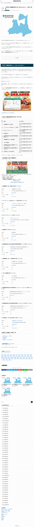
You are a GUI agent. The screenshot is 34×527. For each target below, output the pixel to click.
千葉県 (24, 357)
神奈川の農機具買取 (5, 475)
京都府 (28, 354)
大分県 (29, 357)
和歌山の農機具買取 (5, 420)
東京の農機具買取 (5, 462)
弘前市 (9, 347)
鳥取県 (7, 358)
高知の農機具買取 (5, 500)
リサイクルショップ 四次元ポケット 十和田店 (19, 203)
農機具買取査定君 (5, 175)
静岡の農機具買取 (5, 496)
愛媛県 (5, 354)
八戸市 (16, 347)
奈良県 (21, 358)
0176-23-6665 (14, 279)
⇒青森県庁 (4, 338)
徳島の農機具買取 (5, 454)
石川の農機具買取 (5, 473)
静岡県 (18, 357)
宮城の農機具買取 (5, 431)
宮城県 (25, 354)
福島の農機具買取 (5, 481)
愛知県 (2, 354)
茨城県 (8, 354)
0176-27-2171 (12, 295)
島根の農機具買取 (5, 450)
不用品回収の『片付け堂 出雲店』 (17, 320)
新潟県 (9, 357)
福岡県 (29, 358)
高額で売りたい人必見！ (6, 81)
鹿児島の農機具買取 (5, 504)
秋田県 (6, 357)
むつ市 (2, 347)
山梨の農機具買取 (5, 441)
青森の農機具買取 (7, 10)
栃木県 (18, 358)
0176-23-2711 (14, 236)
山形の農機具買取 (5, 439)
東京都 (12, 358)
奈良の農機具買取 (5, 429)
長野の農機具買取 (5, 492)
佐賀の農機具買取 (5, 412)
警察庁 (2, 519)
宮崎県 (22, 354)
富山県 (24, 358)
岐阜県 (19, 354)
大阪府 (26, 357)
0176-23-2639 (14, 265)
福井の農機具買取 (5, 477)
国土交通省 (3, 516)
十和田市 (12, 347)
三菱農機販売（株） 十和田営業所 (17, 261)
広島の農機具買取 (5, 452)
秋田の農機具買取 (5, 483)
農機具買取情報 (17, 1)
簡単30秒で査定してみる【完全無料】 (8, 112)
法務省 (2, 515)
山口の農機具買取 (5, 437)
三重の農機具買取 (5, 408)
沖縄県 (14, 354)
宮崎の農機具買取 (5, 433)
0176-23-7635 (14, 192)
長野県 (4, 358)
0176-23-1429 (12, 250)
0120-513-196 (14, 207)
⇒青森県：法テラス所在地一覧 (7, 339)
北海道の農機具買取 (5, 416)
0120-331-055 (14, 324)
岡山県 (11, 354)
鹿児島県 (2, 357)
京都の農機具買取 (5, 410)
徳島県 (15, 358)
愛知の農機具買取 (5, 458)
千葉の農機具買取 (5, 418)
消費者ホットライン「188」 (5, 511)
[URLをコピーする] (30, 370)
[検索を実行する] (32, 402)
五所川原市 (6, 347)
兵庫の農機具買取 (5, 414)
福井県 (26, 358)
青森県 (15, 357)
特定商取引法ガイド (4, 512)
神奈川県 (12, 357)
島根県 (9, 358)
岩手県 (17, 354)
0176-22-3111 (12, 221)
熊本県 (31, 354)
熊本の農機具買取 (5, 471)
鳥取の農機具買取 (5, 502)
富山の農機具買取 (5, 435)
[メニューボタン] (1, 1)
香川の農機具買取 (5, 498)
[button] (3, 370)
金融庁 (2, 517)
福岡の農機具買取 (5, 479)
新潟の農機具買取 (5, 460)
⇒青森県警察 (4, 337)
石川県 (21, 357)
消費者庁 (2, 518)
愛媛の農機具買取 (5, 456)
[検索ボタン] (33, 1)
